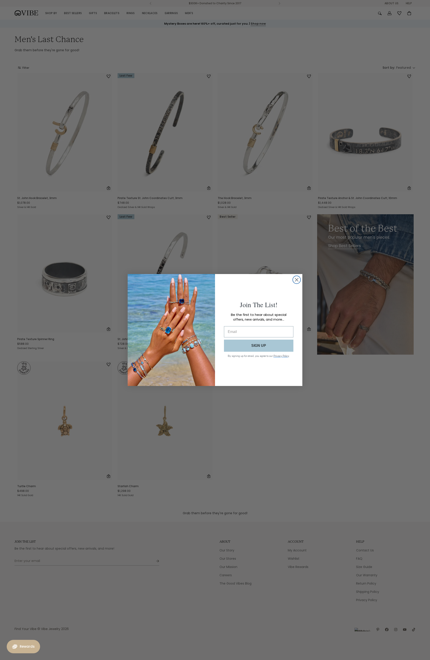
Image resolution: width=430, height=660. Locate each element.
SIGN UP (258, 345)
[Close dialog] (297, 280)
